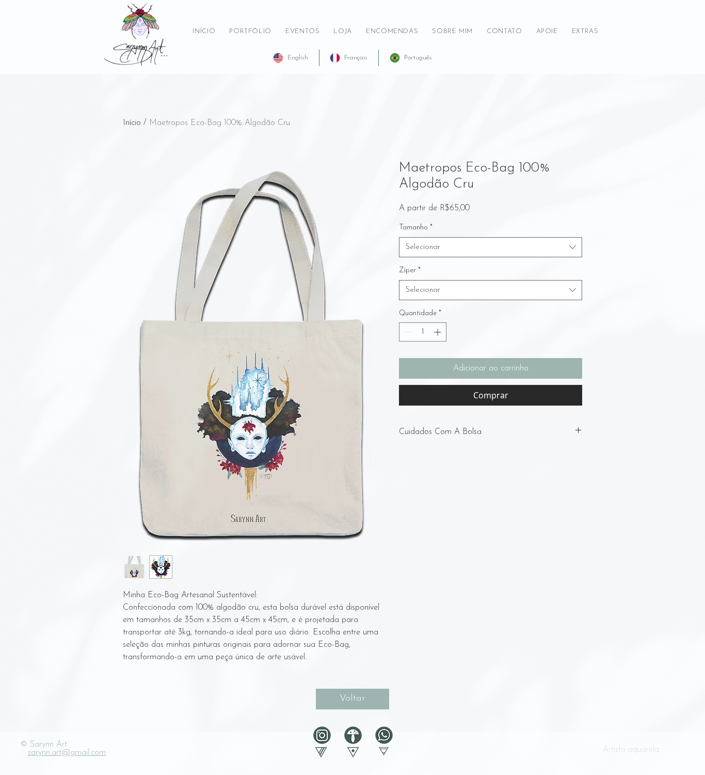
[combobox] (490, 247)
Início (132, 123)
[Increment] (438, 332)
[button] (547, 31)
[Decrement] (406, 332)
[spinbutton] (422, 332)
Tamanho (415, 227)
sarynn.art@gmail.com (67, 753)
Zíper (410, 270)
